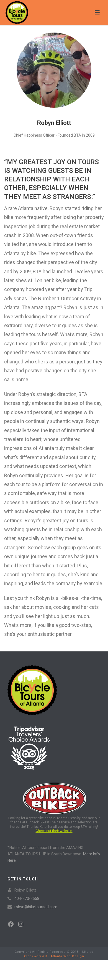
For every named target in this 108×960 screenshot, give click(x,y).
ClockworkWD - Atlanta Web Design (54, 956)
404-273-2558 (26, 898)
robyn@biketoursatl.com (35, 907)
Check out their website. (54, 831)
